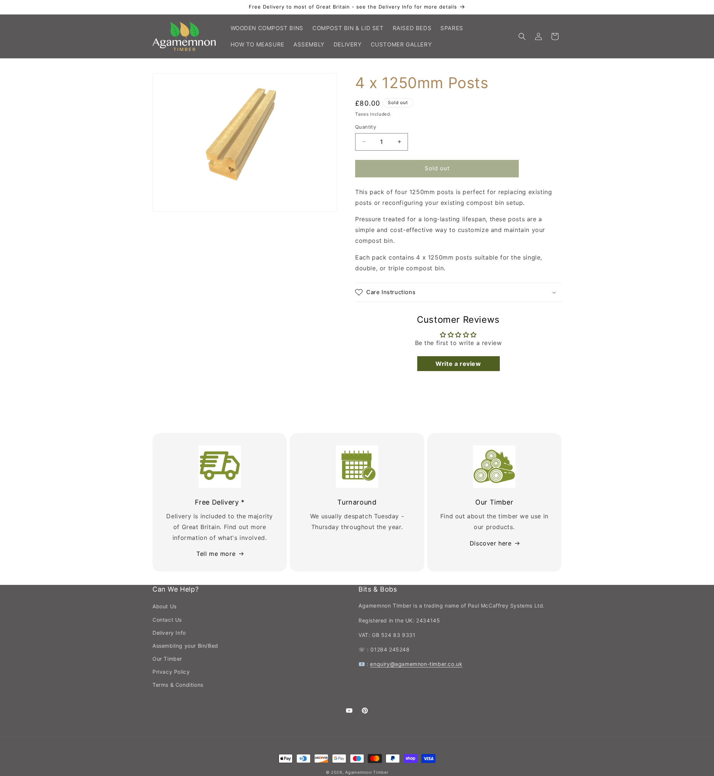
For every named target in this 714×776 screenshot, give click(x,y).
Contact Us (167, 619)
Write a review (458, 363)
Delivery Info (169, 633)
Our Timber (167, 659)
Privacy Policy (171, 672)
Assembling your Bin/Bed (185, 646)
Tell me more (215, 553)
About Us (164, 606)
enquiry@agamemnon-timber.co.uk (416, 664)
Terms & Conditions (177, 685)
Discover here (491, 543)
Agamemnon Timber (366, 772)
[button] (522, 36)
